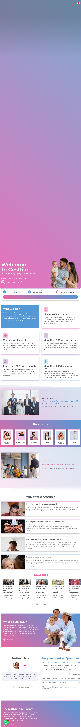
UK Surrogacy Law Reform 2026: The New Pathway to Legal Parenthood (13, 597)
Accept (21, 720)
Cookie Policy (18, 724)
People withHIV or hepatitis (60, 443)
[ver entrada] (13, 584)
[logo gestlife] (40, 3)
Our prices (73, 442)
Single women (47, 442)
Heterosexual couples (7, 443)
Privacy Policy (24, 724)
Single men (34, 442)
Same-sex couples (20, 442)
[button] (40, 707)
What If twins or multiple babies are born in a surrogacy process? (63, 597)
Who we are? (14, 282)
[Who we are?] (3, 282)
